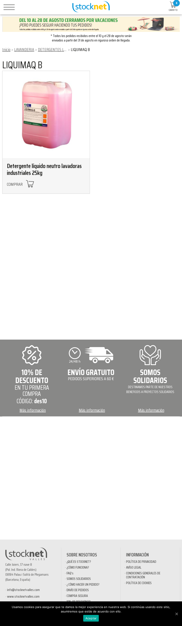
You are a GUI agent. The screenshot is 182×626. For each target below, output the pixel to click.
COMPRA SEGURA (77, 596)
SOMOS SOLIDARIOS (79, 578)
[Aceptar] (176, 614)
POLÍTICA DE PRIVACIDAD (141, 561)
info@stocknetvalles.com (23, 590)
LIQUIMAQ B (22, 64)
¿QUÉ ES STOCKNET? (79, 561)
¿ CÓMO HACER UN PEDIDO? (83, 584)
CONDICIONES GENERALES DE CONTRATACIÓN (143, 575)
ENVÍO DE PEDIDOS (78, 590)
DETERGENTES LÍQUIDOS (57, 49)
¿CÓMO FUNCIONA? (78, 567)
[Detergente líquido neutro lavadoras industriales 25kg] (46, 114)
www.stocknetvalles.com (23, 596)
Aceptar (91, 618)
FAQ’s (70, 573)
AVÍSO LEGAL (133, 567)
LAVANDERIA (24, 49)
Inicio (6, 49)
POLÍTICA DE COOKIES (139, 583)
